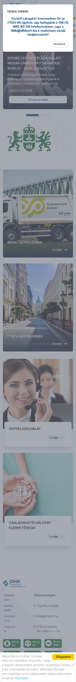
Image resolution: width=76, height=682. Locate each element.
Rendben (59, 44)
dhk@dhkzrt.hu (24, 30)
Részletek (22, 678)
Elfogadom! (63, 656)
